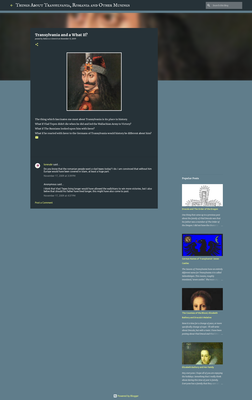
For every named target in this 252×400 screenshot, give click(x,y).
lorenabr (48, 164)
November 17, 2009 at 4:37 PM (60, 195)
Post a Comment (44, 202)
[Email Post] (36, 138)
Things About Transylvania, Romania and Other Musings (73, 5)
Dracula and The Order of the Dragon (200, 209)
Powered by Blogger (128, 396)
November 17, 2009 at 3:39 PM (60, 175)
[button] (36, 45)
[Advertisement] (94, 233)
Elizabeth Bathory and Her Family (198, 367)
